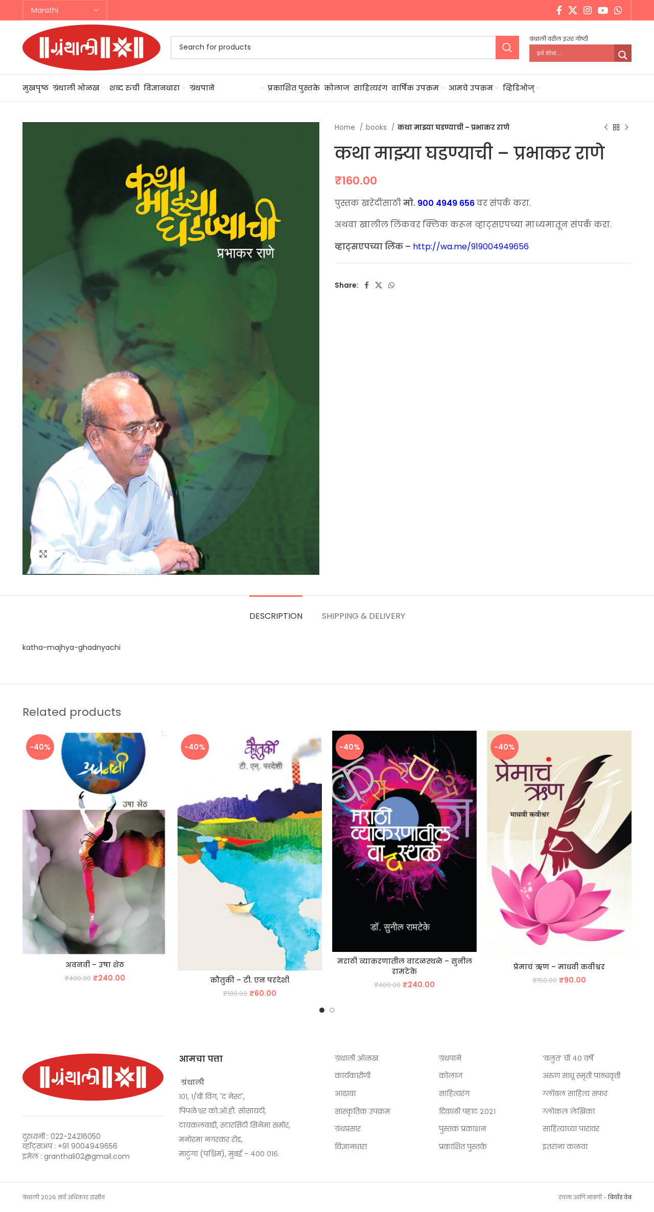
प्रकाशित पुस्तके (463, 1147)
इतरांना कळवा (565, 1147)
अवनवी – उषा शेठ (94, 965)
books (377, 127)
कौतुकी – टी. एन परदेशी (249, 980)
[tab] (275, 610)
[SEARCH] (507, 47)
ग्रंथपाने (450, 1058)
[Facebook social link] (559, 10)
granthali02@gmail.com (87, 1156)
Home (346, 127)
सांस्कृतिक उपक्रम (362, 1111)
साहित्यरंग (454, 1094)
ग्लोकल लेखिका (569, 1111)
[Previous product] (606, 128)
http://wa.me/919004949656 (471, 246)
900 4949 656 (446, 203)
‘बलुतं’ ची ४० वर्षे (568, 1058)
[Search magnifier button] (623, 55)
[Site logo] (91, 46)
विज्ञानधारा (351, 1147)
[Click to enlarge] (43, 554)
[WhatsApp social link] (618, 10)
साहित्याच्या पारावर (571, 1129)
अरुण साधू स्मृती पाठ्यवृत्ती (581, 1076)
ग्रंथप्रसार (348, 1129)
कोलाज (450, 1076)
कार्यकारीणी (352, 1076)
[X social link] (572, 10)
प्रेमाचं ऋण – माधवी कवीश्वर (559, 967)
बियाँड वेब (620, 1197)
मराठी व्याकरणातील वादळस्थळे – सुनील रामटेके (404, 966)
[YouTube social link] (603, 10)
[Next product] (626, 128)
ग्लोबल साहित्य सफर (575, 1094)
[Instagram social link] (587, 10)
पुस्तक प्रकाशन (462, 1129)
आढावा (345, 1094)
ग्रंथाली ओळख (356, 1058)
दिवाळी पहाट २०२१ (467, 1111)
